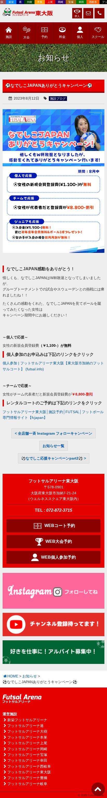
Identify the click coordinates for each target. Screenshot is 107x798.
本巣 (37, 2)
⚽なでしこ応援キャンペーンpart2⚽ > (53, 458)
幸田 (79, 2)
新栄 (8, 2)
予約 (44, 37)
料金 (62, 37)
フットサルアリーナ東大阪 (29, 772)
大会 (26, 37)
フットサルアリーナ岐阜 (27, 784)
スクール (98, 37)
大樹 (27, 2)
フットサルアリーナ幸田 (27, 760)
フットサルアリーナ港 (25, 726)
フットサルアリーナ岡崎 (27, 749)
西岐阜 (91, 2)
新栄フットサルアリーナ (27, 720)
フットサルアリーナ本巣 (27, 737)
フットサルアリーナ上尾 (27, 743)
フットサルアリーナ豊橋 (27, 778)
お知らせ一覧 (53, 446)
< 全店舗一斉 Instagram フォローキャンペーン (53, 433)
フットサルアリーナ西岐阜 (29, 766)
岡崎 (58, 2)
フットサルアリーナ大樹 (27, 731)
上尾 (47, 2)
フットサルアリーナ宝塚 (27, 755)
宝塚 (68, 2)
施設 (9, 37)
